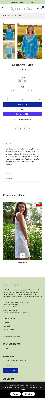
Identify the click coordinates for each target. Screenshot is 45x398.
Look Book (6, 333)
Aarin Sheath (22, 263)
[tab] (5, 138)
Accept (15, 394)
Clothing (6, 323)
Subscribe (10, 370)
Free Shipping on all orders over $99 (22, 2)
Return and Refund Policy (11, 336)
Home (5, 15)
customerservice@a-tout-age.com (18, 313)
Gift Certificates (8, 329)
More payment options (22, 119)
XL (32, 90)
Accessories (7, 326)
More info (28, 394)
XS (13, 90)
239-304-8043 (13, 310)
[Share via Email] (29, 128)
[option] (29, 41)
